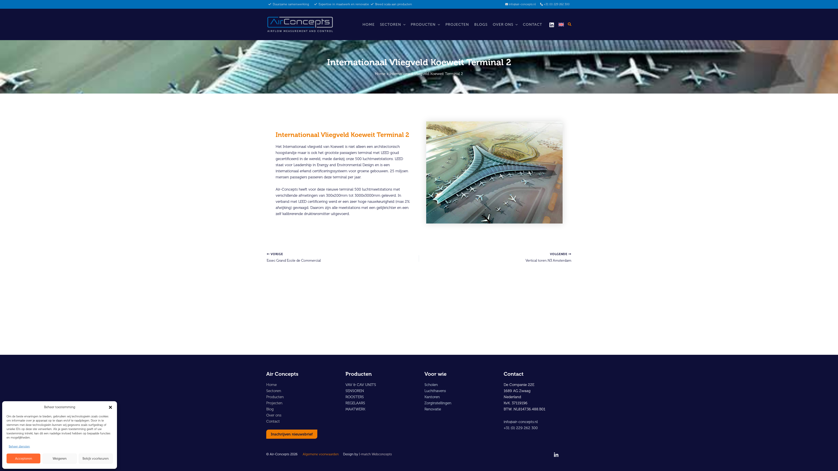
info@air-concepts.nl (522, 4)
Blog (270, 409)
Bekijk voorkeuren (95, 459)
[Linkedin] (551, 24)
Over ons (503, 24)
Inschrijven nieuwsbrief (292, 434)
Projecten (457, 24)
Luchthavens (435, 391)
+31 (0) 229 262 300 (557, 4)
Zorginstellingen (437, 403)
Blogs (481, 24)
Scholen (431, 384)
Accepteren (23, 459)
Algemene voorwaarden (321, 454)
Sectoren (390, 24)
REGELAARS (355, 403)
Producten (423, 24)
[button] (110, 407)
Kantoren (432, 397)
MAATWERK (355, 409)
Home (368, 24)
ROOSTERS (354, 397)
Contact (532, 24)
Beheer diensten (19, 446)
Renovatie (432, 409)
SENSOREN (354, 391)
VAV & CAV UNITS (360, 384)
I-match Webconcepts (375, 454)
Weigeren (60, 459)
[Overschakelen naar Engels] (561, 24)
